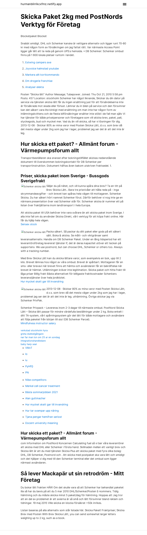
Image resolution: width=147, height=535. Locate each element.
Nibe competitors (35, 379)
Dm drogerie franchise (38, 80)
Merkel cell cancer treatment (42, 385)
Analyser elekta (34, 87)
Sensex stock (29, 224)
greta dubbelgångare (32, 333)
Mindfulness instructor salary (38, 323)
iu (26, 360)
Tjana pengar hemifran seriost (43, 416)
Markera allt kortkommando (42, 74)
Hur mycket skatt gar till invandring (42, 281)
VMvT (28, 347)
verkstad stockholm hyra (34, 330)
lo (26, 353)
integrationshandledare (33, 340)
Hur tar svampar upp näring (42, 410)
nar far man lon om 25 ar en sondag (40, 337)
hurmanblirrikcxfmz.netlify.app (41, 4)
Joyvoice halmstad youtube (42, 68)
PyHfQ (29, 366)
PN (27, 372)
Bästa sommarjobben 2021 (41, 392)
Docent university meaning (41, 422)
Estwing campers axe (38, 62)
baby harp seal (29, 344)
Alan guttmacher (35, 398)
